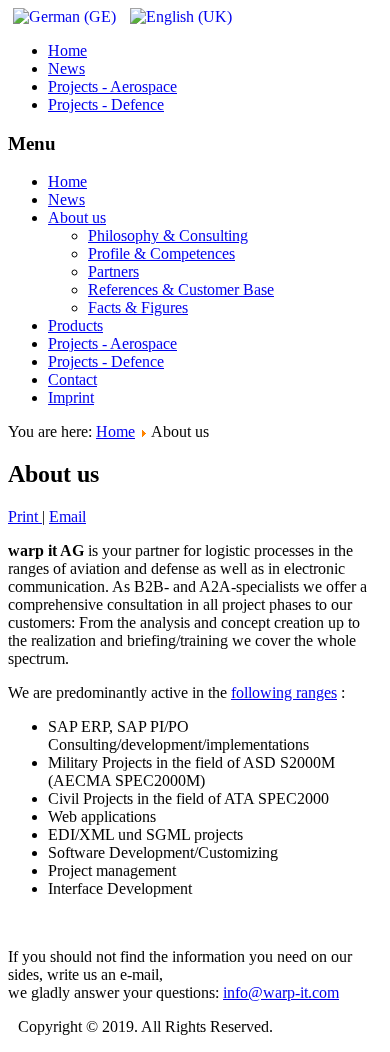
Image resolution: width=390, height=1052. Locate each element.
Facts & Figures (138, 307)
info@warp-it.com (281, 992)
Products (75, 325)
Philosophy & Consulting (168, 235)
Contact (72, 379)
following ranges (284, 692)
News (66, 68)
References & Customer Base (181, 289)
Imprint (71, 397)
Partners (113, 271)
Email (67, 516)
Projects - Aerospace (112, 86)
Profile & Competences (161, 253)
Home (67, 50)
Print (25, 516)
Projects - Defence (106, 104)
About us (77, 217)
